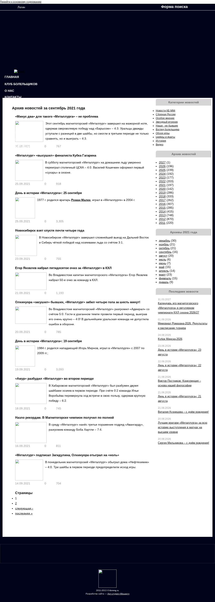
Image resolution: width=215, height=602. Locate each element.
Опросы (11, 132)
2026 (162, 166)
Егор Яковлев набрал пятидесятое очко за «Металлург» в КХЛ (63, 268)
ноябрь (164, 244)
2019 (162, 192)
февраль (165, 278)
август (163, 255)
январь (164, 282)
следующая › (24, 508)
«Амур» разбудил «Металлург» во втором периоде (54, 378)
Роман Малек (80, 200)
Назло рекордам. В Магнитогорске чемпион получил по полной (64, 417)
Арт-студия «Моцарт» (119, 594)
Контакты (13, 97)
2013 (162, 215)
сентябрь (165, 252)
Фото (9, 118)
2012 (162, 219)
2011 (162, 222)
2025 (162, 170)
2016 (162, 204)
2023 (162, 177)
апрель (164, 270)
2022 (162, 181)
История (12, 103)
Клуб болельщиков (21, 84)
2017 (162, 200)
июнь (162, 263)
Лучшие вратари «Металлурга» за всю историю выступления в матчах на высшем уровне (182, 427)
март (162, 274)
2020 (162, 188)
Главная (12, 77)
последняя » (24, 513)
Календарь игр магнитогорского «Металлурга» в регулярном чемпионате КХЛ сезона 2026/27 (178, 308)
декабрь (164, 240)
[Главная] (19, 71)
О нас (9, 90)
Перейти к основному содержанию (20, 1)
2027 (162, 162)
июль (162, 259)
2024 (162, 173)
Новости (12, 111)
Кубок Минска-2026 (170, 338)
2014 (162, 211)
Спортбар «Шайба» (20, 146)
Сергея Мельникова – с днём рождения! (183, 442)
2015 (162, 207)
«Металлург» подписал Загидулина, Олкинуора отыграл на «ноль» (67, 455)
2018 (162, 196)
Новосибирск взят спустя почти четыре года (49, 230)
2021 (162, 185)
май (161, 267)
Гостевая (13, 139)
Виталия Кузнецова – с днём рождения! (183, 411)
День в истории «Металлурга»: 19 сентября (48, 341)
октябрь (164, 248)
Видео (10, 125)
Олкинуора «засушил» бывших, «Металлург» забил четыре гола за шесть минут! (77, 302)
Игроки (11, 153)
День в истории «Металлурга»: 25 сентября (48, 193)
